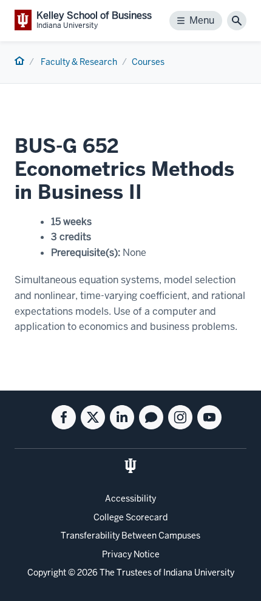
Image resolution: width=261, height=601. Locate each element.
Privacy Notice (131, 554)
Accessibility (130, 498)
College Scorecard (130, 517)
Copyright (46, 572)
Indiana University (198, 572)
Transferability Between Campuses (130, 535)
